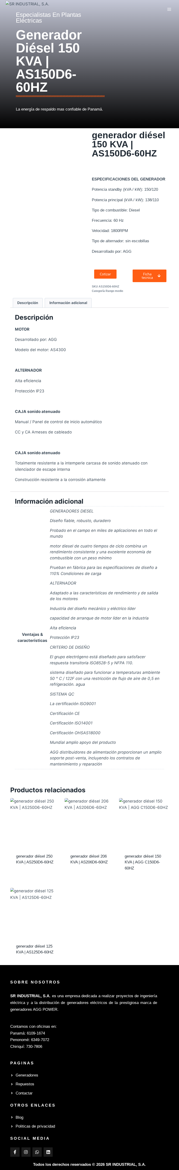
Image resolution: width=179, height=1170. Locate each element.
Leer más (24, 871)
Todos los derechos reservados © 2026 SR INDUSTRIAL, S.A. (89, 1164)
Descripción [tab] (27, 303)
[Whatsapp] (37, 1152)
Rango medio (114, 291)
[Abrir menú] (169, 9)
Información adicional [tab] (68, 303)
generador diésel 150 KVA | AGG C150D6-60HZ (143, 862)
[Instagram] (26, 1152)
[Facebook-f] (15, 1152)
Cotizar (22, 877)
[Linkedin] (48, 1152)
